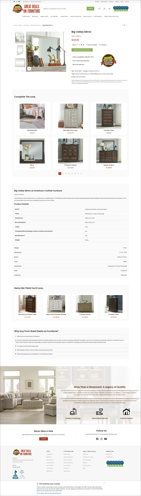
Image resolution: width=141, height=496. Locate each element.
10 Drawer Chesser (70, 165)
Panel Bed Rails (32, 130)
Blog (84, 468)
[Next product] (126, 25)
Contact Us (66, 468)
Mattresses (50, 471)
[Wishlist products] (99, 8)
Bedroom (26, 25)
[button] (17, 70)
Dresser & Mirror (109, 165)
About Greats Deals (89, 451)
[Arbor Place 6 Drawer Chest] (27, 304)
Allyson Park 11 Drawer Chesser (56, 314)
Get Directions (26, 1)
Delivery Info (67, 454)
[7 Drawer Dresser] (85, 304)
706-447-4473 (37, 1)
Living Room (50, 454)
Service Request (68, 460)
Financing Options (68, 457)
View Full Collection (78, 64)
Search (90, 8)
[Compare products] (109, 8)
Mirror (32, 165)
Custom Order (86, 465)
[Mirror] (32, 150)
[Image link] (108, 60)
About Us (85, 454)
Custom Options (126, 418)
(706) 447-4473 (89, 57)
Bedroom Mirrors (36, 25)
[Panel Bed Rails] (32, 116)
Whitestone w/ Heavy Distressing (103, 74)
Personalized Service (100, 418)
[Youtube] (19, 1)
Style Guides (109, 457)
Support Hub (67, 471)
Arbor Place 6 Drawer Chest (27, 314)
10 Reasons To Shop (88, 457)
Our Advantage (87, 460)
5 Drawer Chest (109, 130)
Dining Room (50, 460)
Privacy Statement (68, 462)
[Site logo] (26, 8)
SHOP (48, 451)
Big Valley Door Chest (70, 130)
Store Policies (67, 465)
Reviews (85, 462)
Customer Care (68, 451)
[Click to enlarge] (29, 68)
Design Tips (109, 454)
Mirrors (87, 74)
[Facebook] (14, 1)
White (91, 74)
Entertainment (50, 462)
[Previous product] (122, 25)
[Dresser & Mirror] (109, 150)
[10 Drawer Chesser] (70, 150)
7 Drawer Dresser (84, 314)
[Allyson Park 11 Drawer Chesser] (56, 304)
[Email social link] (81, 45)
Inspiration (110, 451)
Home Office (50, 465)
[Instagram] (16, 1)
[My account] (104, 8)
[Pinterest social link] (83, 45)
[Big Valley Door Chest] (70, 116)
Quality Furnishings (73, 418)
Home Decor (50, 468)
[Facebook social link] (77, 45)
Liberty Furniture (76, 36)
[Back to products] (124, 25)
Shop (20, 25)
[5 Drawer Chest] (109, 116)
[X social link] (79, 45)
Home (15, 25)
